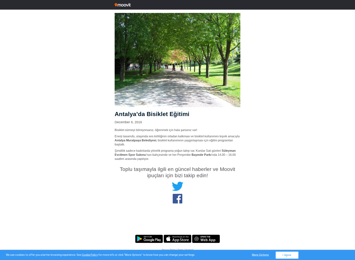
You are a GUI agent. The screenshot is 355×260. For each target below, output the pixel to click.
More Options (260, 254)
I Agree (287, 254)
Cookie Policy (90, 254)
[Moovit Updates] (177, 5)
